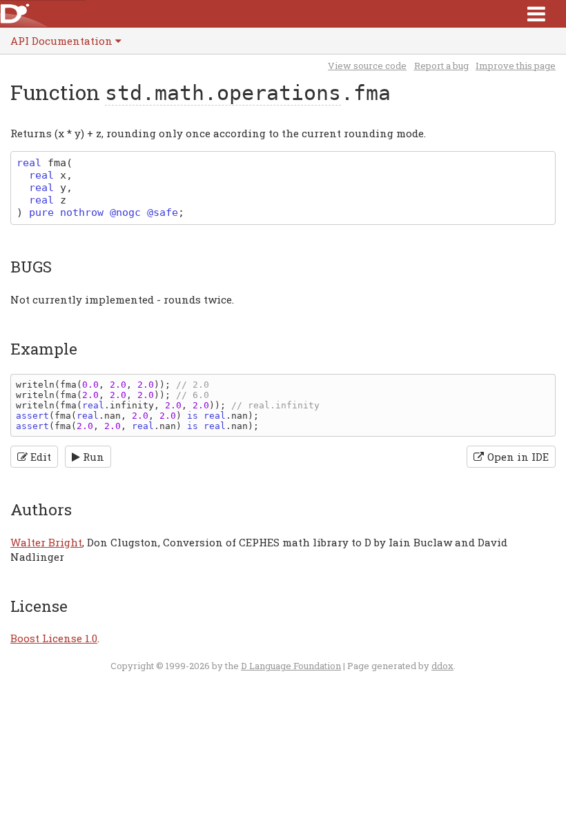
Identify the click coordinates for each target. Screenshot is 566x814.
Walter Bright (46, 542)
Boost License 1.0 (53, 638)
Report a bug (441, 65)
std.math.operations (223, 93)
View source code (367, 65)
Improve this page (516, 65)
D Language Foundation (291, 665)
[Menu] (536, 13)
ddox (442, 665)
